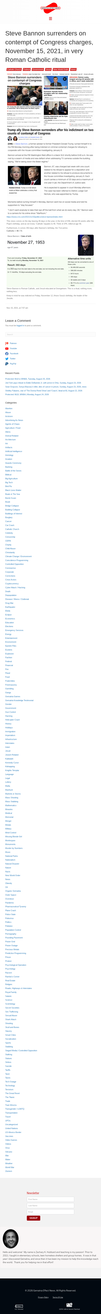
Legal (7, 778)
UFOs (8, 1121)
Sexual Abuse (11, 1015)
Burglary (8, 517)
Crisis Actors (10, 580)
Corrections (10, 576)
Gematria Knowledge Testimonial (19, 700)
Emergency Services (14, 630)
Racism (8, 973)
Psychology (10, 969)
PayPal (12, 364)
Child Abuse (10, 548)
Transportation (11, 1113)
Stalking (8, 1054)
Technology (10, 1085)
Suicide (8, 1066)
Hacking (8, 716)
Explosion (9, 654)
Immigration (10, 731)
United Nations (11, 1128)
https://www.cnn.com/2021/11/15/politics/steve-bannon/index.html (34, 217)
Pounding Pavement (14, 938)
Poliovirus (9, 918)
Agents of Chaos (12, 424)
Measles (9, 809)
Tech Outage (10, 1082)
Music (8, 852)
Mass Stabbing (11, 801)
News (73, 69)
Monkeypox (10, 840)
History (8, 724)
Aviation (8, 459)
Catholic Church (14, 69)
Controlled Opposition (14, 564)
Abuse (8, 412)
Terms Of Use (58, 1297)
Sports (8, 1043)
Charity (8, 545)
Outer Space (10, 895)
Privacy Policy (43, 1297)
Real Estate (10, 980)
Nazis (7, 871)
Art (6, 443)
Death (7, 591)
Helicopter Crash (12, 720)
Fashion (8, 657)
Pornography (10, 934)
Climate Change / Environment (18, 556)
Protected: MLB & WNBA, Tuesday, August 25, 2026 (27, 379)
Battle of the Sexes (13, 471)
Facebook (13, 353)
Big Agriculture (11, 478)
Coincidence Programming (16, 560)
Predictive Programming (15, 953)
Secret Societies (12, 1008)
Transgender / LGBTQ (14, 1109)
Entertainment (11, 638)
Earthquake (10, 607)
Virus (7, 1148)
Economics (10, 618)
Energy (8, 634)
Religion (8, 984)
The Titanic (10, 1097)
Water (7, 1159)
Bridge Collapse (12, 506)
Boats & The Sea (12, 494)
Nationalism (10, 860)
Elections (9, 626)
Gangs (8, 692)
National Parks (11, 856)
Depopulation (10, 595)
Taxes (7, 1078)
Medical (8, 813)
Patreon (13, 343)
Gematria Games (12, 696)
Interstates (9, 743)
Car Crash (9, 525)
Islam (7, 747)
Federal (26, 69)
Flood (7, 673)
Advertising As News (14, 420)
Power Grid (10, 941)
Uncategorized (11, 1124)
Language (9, 774)
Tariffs (7, 1070)
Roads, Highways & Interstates (18, 988)
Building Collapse (12, 510)
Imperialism (10, 735)
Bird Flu (8, 486)
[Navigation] (50, 18)
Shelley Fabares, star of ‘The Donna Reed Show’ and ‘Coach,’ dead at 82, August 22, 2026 (43, 391)
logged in (20, 325)
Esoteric (8, 650)
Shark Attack (10, 1019)
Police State (10, 914)
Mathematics (10, 805)
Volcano (8, 1152)
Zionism (8, 1171)
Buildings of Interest (13, 513)
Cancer (8, 521)
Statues (8, 1058)
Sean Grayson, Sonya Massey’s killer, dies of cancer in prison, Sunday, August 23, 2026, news (46, 387)
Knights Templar (12, 770)
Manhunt (9, 790)
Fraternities (10, 681)
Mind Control (10, 832)
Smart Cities (10, 1035)
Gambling (9, 688)
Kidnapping (10, 766)
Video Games (11, 1140)
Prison (8, 957)
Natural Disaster (12, 864)
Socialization (10, 1039)
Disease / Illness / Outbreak (17, 599)
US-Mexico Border (13, 1132)
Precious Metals (12, 949)
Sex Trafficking (11, 1012)
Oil (6, 887)
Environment (10, 642)
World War (9, 1167)
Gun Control (10, 712)
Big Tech (9, 482)
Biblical (8, 474)
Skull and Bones (12, 1027)
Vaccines (9, 1136)
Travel (8, 1117)
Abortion (8, 408)
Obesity (8, 883)
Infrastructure (11, 739)
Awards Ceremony (13, 463)
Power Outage (11, 945)
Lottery (8, 782)
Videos (8, 1144)
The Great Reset (12, 1093)
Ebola (7, 611)
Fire (7, 669)
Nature (8, 868)
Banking (8, 467)
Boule (7, 502)
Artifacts (8, 447)
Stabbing (9, 1046)
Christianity (10, 552)
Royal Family (11, 992)
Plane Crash (10, 910)
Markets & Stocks (13, 794)
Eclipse (8, 615)
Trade (7, 1101)
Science (8, 1000)
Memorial (9, 817)
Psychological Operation (15, 965)
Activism (9, 416)
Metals (8, 825)
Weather (8, 1163)
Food (7, 677)
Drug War (9, 603)
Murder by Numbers (14, 848)
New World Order (61, 69)
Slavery (8, 1031)
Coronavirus (10, 568)
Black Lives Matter (13, 490)
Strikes (8, 1062)
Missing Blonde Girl (13, 836)
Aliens (8, 432)
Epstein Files (10, 646)
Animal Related (11, 436)
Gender (8, 704)
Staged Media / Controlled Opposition (21, 1050)
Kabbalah (9, 759)
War (7, 1155)
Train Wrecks (11, 1105)
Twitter (12, 358)
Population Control (13, 930)
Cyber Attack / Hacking (15, 587)
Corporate (9, 572)
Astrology (9, 455)
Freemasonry (11, 685)
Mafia (7, 786)
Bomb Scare (10, 498)
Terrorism (9, 1089)
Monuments (10, 844)
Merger (8, 821)
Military (8, 829)
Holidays (9, 727)
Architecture (10, 439)
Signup (33, 1218)
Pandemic (9, 903)
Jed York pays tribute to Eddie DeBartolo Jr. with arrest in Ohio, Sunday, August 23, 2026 (43, 383)
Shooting (9, 1023)
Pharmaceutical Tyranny (15, 906)
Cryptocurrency (12, 583)
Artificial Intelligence (13, 451)
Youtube (13, 348)
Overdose (9, 899)
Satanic (8, 996)
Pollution (8, 926)
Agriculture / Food (12, 428)
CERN (8, 541)
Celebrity (9, 533)
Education (9, 622)
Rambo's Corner (12, 976)
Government (37, 69)
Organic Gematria (13, 891)
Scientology (10, 1004)
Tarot (7, 1074)
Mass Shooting (11, 797)
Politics (8, 922)
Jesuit (48, 69)
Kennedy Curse (12, 763)
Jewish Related (11, 755)
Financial (9, 665)
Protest (8, 961)
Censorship (10, 537)
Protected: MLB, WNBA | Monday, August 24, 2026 (27, 394)
